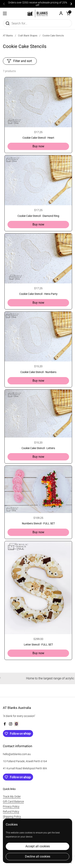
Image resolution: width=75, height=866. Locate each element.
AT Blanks (8, 35)
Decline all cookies (37, 856)
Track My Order (12, 796)
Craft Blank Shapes (27, 35)
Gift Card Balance (13, 801)
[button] (68, 13)
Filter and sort (22, 61)
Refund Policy (11, 811)
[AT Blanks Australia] (37, 13)
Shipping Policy (12, 816)
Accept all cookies (37, 846)
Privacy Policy (11, 806)
